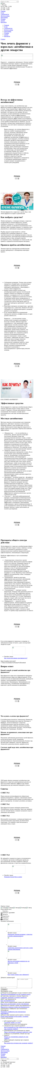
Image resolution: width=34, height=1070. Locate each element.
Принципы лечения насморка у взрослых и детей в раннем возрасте (20, 935)
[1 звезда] (4, 907)
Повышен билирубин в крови (13, 877)
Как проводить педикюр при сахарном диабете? (18, 1043)
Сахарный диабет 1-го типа (12, 1022)
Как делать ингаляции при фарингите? (15, 658)
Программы (4, 17)
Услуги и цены (5, 16)
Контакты (4, 22)
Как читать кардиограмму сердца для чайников (15, 1004)
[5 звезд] (29, 907)
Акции (3, 20)
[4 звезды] (23, 907)
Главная (3, 11)
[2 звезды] (10, 907)
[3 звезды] (16, 907)
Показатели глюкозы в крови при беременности (15, 1007)
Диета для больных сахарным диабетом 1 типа (18, 1032)
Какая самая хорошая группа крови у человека (14, 1016)
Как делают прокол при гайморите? (18, 974)
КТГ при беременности (8, 1000)
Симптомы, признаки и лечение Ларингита (14, 997)
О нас (2, 12)
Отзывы (3, 19)
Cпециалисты (5, 14)
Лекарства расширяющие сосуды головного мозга (15, 994)
